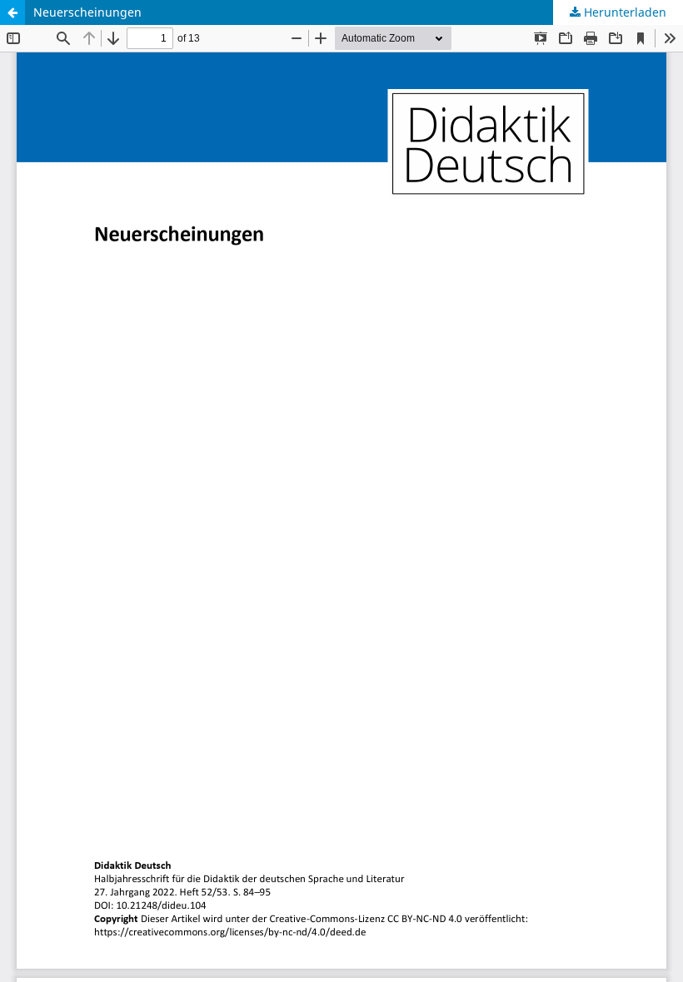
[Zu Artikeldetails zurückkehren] (12, 12)
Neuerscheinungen (87, 12)
